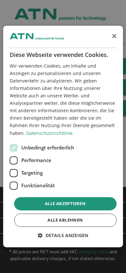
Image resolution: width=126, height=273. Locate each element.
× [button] (113, 36)
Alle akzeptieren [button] (65, 203)
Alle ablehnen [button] (65, 220)
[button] (63, 235)
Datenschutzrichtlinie (49, 133)
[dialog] (63, 136)
